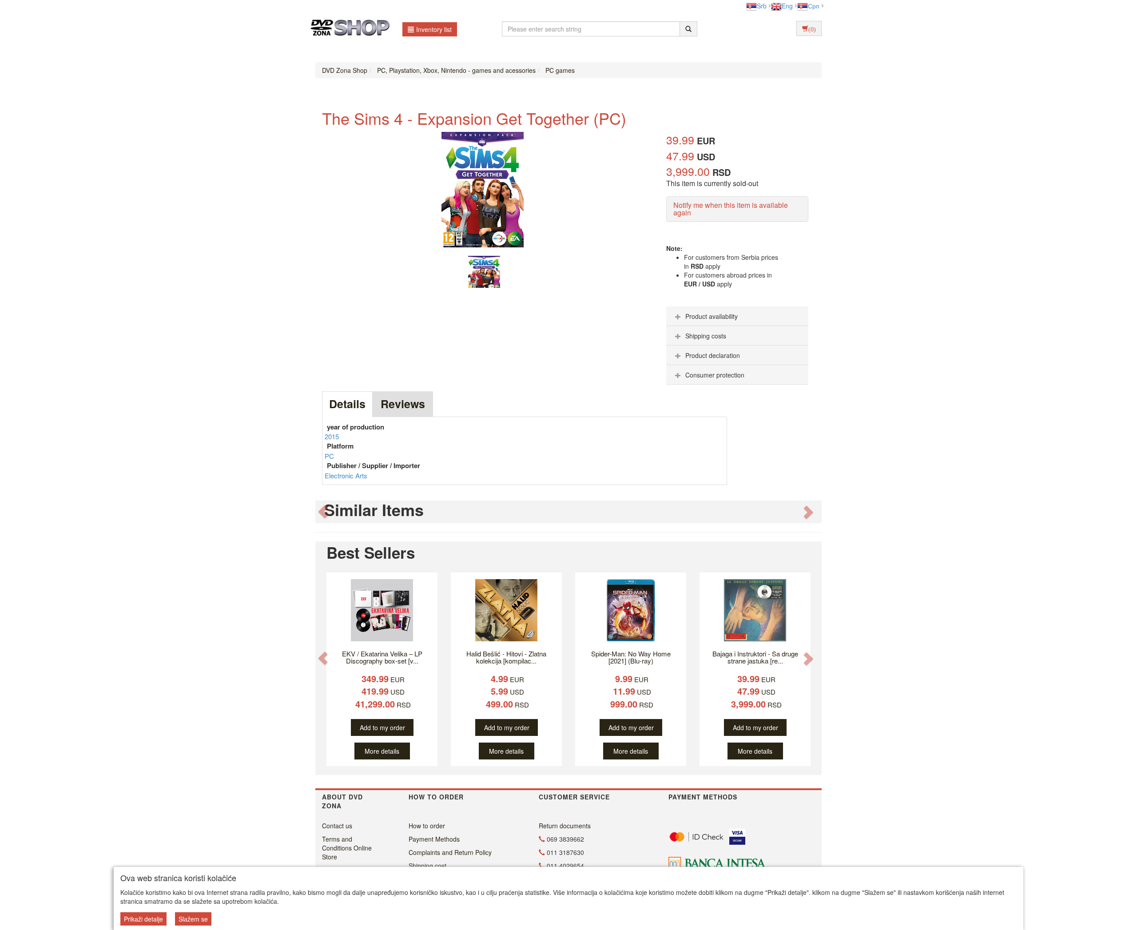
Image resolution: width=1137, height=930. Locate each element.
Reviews (403, 404)
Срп (813, 5)
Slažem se (193, 918)
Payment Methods (434, 839)
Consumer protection (714, 374)
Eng (787, 5)
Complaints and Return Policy (450, 852)
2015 (332, 436)
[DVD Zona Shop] (347, 29)
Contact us (337, 825)
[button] (322, 512)
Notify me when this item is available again (730, 209)
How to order (427, 825)
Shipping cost (427, 865)
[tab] (737, 316)
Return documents (565, 825)
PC (329, 456)
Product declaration (712, 355)
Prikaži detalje (143, 918)
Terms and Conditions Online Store (347, 848)
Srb (762, 5)
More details (382, 751)
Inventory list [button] (434, 29)
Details (347, 404)
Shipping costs (705, 335)
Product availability (711, 316)
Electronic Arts (346, 475)
